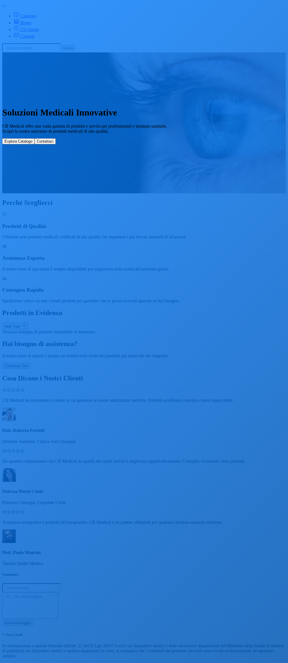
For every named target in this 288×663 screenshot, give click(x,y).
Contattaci (45, 141)
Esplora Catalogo (18, 141)
